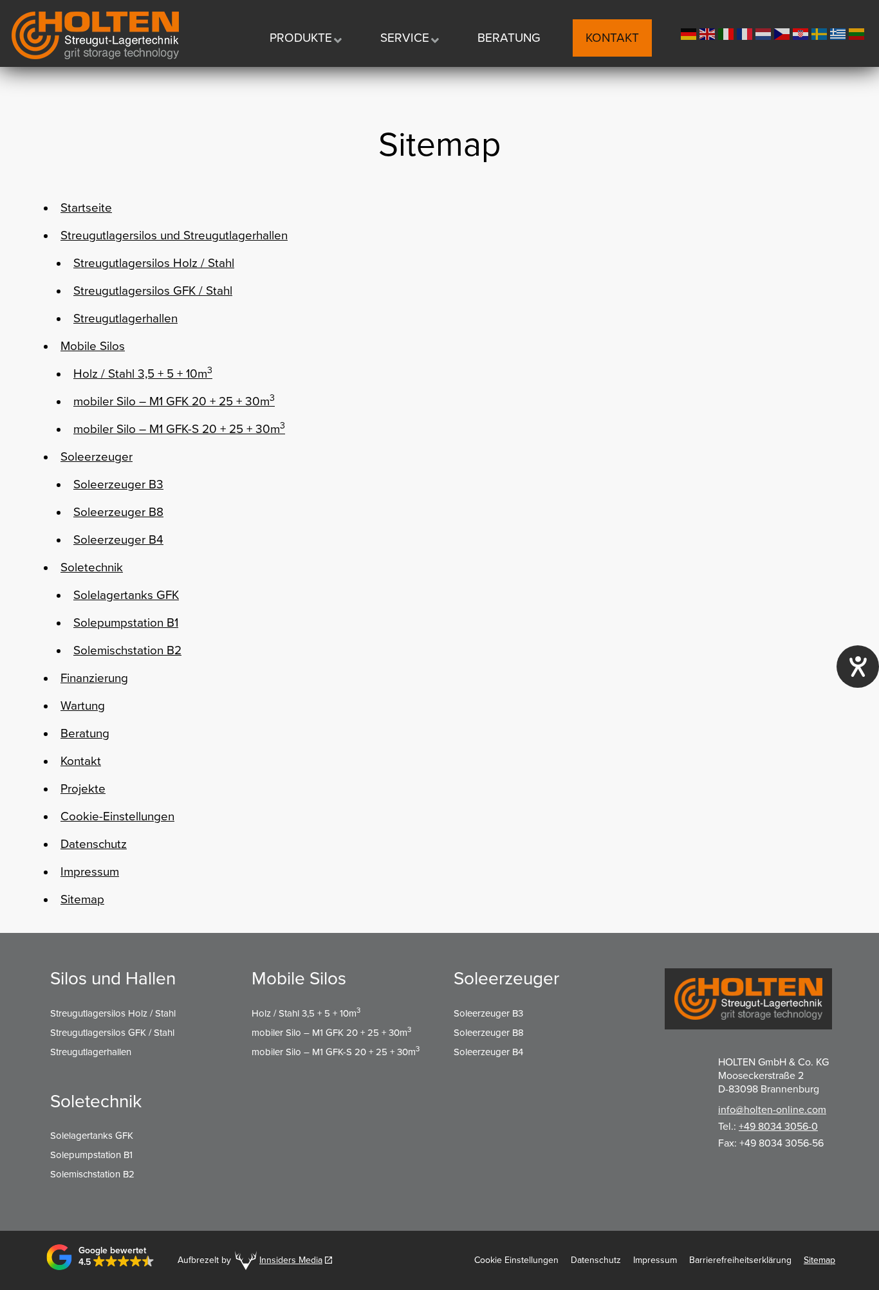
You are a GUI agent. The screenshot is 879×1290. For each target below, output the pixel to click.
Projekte (83, 789)
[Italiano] (727, 33)
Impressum (89, 872)
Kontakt (80, 761)
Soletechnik (91, 567)
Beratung (84, 733)
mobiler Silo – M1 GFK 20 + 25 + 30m (174, 401)
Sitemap (82, 899)
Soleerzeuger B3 (118, 484)
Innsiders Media (290, 1260)
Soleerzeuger (96, 457)
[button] (100, 1257)
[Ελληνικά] (839, 33)
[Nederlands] (764, 33)
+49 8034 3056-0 (778, 1126)
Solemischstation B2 (127, 650)
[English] (708, 33)
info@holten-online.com (772, 1109)
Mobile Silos (92, 346)
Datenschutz (93, 844)
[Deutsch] (690, 33)
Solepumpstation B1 (125, 623)
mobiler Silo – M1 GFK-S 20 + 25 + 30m (179, 428)
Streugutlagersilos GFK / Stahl (152, 291)
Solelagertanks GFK (126, 595)
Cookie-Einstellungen (117, 816)
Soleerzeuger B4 (118, 540)
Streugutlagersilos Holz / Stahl (153, 263)
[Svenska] (820, 33)
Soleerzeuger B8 (118, 512)
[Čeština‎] (783, 33)
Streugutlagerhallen (125, 318)
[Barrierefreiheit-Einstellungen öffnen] (858, 666)
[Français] (746, 33)
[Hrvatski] (802, 33)
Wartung (82, 706)
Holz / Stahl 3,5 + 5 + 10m (142, 373)
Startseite (86, 208)
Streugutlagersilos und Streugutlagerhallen (174, 235)
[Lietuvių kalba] (858, 33)
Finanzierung (94, 678)
